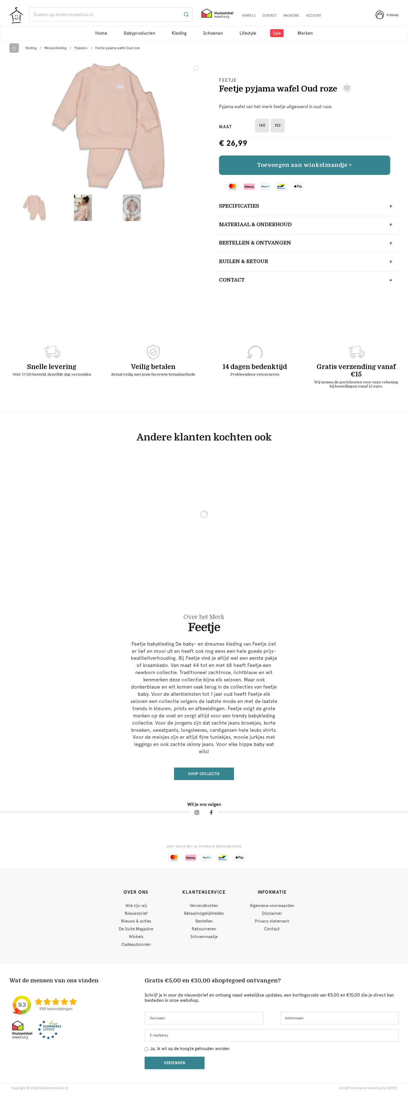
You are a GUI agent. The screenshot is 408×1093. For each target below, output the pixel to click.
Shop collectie (204, 774)
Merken (305, 33)
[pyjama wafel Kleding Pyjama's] (106, 127)
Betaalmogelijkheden (204, 913)
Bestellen (204, 921)
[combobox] (111, 14)
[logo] (16, 15)
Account (313, 15)
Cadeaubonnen (136, 944)
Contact (269, 15)
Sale (277, 33)
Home (101, 33)
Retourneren (204, 928)
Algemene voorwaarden (272, 905)
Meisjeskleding (55, 48)
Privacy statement (272, 921)
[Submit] (185, 14)
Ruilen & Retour (243, 261)
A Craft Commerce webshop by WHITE (368, 1088)
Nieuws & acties (136, 921)
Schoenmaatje (204, 936)
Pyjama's (80, 48)
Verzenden (174, 1063)
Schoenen (213, 33)
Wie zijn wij (136, 905)
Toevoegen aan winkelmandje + (304, 165)
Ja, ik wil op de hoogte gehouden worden (190, 1048)
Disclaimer (272, 913)
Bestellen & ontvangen (255, 243)
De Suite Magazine (136, 928)
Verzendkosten (204, 905)
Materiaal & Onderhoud (255, 224)
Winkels (248, 15)
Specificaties (239, 206)
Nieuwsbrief (136, 913)
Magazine (291, 15)
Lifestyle (248, 33)
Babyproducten (139, 33)
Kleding (179, 33)
